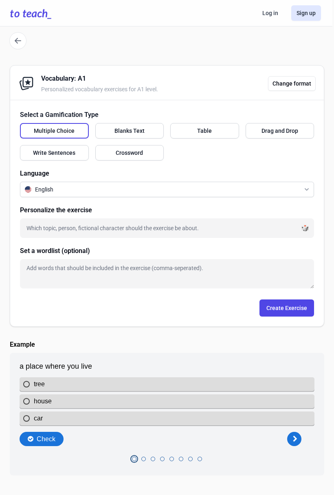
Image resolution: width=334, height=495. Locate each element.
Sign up (306, 13)
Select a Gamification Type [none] (59, 115)
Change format (291, 83)
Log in (270, 13)
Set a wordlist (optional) (55, 251)
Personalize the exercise (56, 210)
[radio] (54, 131)
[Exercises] (18, 41)
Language (34, 173)
